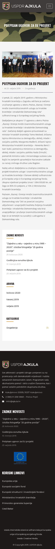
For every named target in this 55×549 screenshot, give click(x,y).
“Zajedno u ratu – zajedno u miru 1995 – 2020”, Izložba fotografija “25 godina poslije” (26, 247)
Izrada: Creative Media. (27, 538)
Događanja (30, 88)
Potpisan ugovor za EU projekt (22, 270)
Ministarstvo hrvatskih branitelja (18, 497)
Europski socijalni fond (13, 486)
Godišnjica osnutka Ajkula (19, 260)
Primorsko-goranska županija (17, 503)
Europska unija (9, 481)
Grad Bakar (7, 508)
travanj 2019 (12, 299)
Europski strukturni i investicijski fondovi (23, 492)
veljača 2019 (12, 306)
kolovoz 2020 (13, 293)
